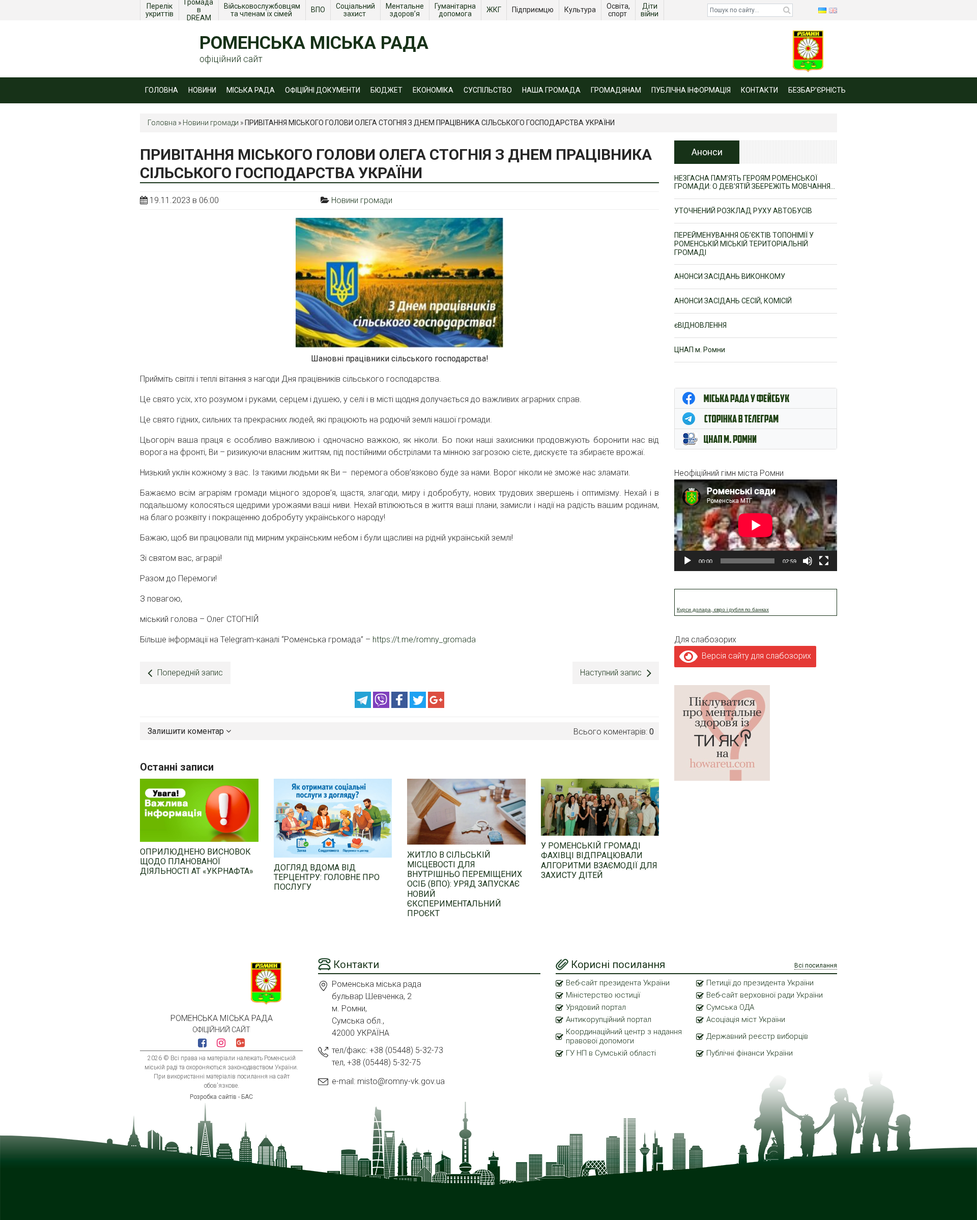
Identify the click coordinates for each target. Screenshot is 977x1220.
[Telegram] (364, 705)
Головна (161, 90)
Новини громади (211, 123)
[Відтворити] (687, 561)
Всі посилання (815, 965)
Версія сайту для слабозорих (754, 656)
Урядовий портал (596, 1007)
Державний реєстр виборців (757, 1036)
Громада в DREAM (199, 10)
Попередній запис (190, 672)
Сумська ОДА (730, 1007)
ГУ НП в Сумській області (611, 1053)
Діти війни (650, 10)
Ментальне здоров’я (405, 10)
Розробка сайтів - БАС (221, 1096)
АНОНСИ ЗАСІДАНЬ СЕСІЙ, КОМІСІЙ (733, 301)
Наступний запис (611, 672)
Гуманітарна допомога (456, 10)
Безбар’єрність (817, 90)
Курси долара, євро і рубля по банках (723, 609)
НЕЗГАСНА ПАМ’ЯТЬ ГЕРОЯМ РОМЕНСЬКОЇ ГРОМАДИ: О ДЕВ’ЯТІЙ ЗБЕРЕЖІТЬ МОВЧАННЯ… (754, 182)
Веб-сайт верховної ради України (764, 995)
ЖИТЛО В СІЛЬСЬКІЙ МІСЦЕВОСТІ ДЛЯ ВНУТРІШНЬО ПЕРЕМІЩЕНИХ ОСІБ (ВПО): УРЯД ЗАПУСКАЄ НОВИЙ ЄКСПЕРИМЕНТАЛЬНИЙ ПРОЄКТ (464, 884)
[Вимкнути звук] (807, 561)
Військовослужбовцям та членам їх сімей (263, 10)
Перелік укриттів (160, 10)
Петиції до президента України (760, 982)
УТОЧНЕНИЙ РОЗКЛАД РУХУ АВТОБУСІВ (743, 211)
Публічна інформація (691, 90)
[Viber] (382, 705)
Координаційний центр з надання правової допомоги (624, 1036)
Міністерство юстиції (603, 995)
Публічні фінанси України (749, 1053)
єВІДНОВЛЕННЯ (700, 325)
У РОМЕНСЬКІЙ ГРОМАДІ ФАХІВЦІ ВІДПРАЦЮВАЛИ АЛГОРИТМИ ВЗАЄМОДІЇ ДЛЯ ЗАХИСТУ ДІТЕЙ (599, 860)
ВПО (319, 10)
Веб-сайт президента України (618, 982)
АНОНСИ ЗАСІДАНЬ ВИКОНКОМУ (729, 276)
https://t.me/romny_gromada (424, 639)
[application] (755, 525)
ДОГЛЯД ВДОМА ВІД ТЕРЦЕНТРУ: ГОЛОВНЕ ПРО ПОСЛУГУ (327, 877)
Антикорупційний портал (608, 1019)
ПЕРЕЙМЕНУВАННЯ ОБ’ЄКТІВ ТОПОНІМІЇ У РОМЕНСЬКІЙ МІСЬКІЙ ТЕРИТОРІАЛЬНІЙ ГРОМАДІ (744, 244)
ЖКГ (494, 10)
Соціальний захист (356, 10)
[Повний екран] (824, 561)
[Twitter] (419, 705)
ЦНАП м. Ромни (699, 350)
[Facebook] (400, 705)
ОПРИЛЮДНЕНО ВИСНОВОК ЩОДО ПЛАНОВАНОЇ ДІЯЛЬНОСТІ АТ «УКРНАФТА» (196, 861)
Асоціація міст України (745, 1019)
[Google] (436, 705)
